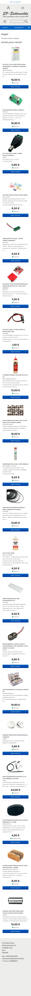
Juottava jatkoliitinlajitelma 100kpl (15, 195)
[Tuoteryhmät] (4, 21)
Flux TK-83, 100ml (8, 553)
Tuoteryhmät (18, 27)
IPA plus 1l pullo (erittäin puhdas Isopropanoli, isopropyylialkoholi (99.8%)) (14, 66)
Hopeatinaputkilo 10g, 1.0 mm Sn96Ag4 (15, 464)
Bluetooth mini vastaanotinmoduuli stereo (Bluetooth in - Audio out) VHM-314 (15, 286)
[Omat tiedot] (8, 8)
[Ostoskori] (22, 8)
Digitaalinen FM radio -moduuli (13, 110)
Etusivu (5, 27)
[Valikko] (29, 27)
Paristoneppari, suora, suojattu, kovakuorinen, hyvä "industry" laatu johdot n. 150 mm (15, 646)
